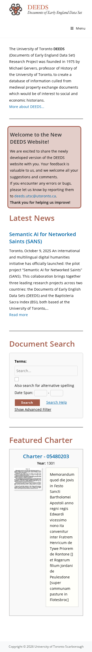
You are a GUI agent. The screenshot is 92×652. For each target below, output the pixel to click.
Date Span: (24, 392)
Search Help (56, 402)
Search (27, 402)
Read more (18, 314)
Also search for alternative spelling (44, 385)
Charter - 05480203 (46, 456)
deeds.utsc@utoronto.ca (35, 196)
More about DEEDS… (26, 106)
